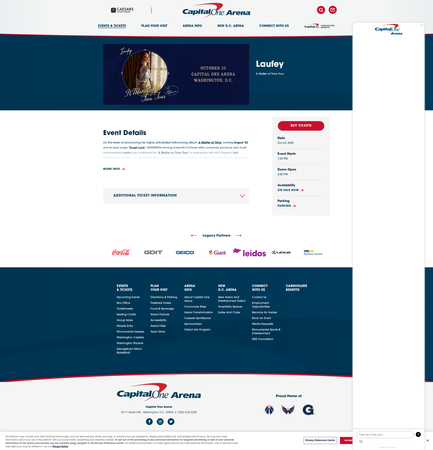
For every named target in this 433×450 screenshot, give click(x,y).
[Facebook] (149, 422)
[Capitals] (288, 409)
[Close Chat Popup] (422, 25)
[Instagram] (160, 422)
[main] (216, 113)
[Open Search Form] (322, 10)
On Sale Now (288, 190)
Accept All (351, 440)
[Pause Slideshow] (332, 247)
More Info (111, 169)
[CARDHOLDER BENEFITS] (319, 28)
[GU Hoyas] (308, 409)
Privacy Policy (60, 446)
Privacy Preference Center (320, 440)
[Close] (427, 440)
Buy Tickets (301, 125)
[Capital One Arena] (216, 10)
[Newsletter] (333, 10)
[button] (194, 235)
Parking (284, 206)
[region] (216, 441)
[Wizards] (269, 410)
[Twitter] (171, 422)
